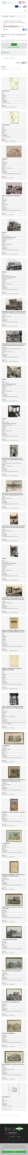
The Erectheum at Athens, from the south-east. (12, 907)
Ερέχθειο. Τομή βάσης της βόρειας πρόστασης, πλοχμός (12, 669)
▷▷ (25, 74)
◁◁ (11, 74)
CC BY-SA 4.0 (12, 728)
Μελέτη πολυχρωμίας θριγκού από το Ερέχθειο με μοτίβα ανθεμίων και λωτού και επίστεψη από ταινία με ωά (14, 632)
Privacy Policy (10, 1139)
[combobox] (11, 69)
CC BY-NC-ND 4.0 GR (13, 254)
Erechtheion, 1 (6, 1097)
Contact (4, 1139)
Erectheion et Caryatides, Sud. (11, 1002)
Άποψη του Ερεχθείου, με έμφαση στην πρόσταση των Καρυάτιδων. (13, 875)
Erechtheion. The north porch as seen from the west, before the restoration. (13, 598)
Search (14, 44)
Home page (5, 16)
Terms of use (17, 1139)
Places (13, 16)
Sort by (3, 66)
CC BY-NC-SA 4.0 (12, 107)
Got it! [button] (14, 1151)
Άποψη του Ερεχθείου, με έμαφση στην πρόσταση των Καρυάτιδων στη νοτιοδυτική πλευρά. (13, 781)
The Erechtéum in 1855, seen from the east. (13, 1065)
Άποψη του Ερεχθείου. (8, 1033)
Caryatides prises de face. (9, 939)
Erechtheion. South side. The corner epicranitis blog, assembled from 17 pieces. (12, 495)
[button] (14, 52)
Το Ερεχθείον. (6, 843)
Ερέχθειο (4, 159)
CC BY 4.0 (11, 178)
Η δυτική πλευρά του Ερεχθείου (11, 195)
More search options (14, 47)
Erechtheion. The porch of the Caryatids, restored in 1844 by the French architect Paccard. (14, 313)
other (10, 1109)
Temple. (4, 232)
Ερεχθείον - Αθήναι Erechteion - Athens (13, 812)
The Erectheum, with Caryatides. (11, 970)
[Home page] (9, 2)
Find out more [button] (20, 1148)
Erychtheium (6, 91)
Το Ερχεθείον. (6, 745)
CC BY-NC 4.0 (12, 762)
